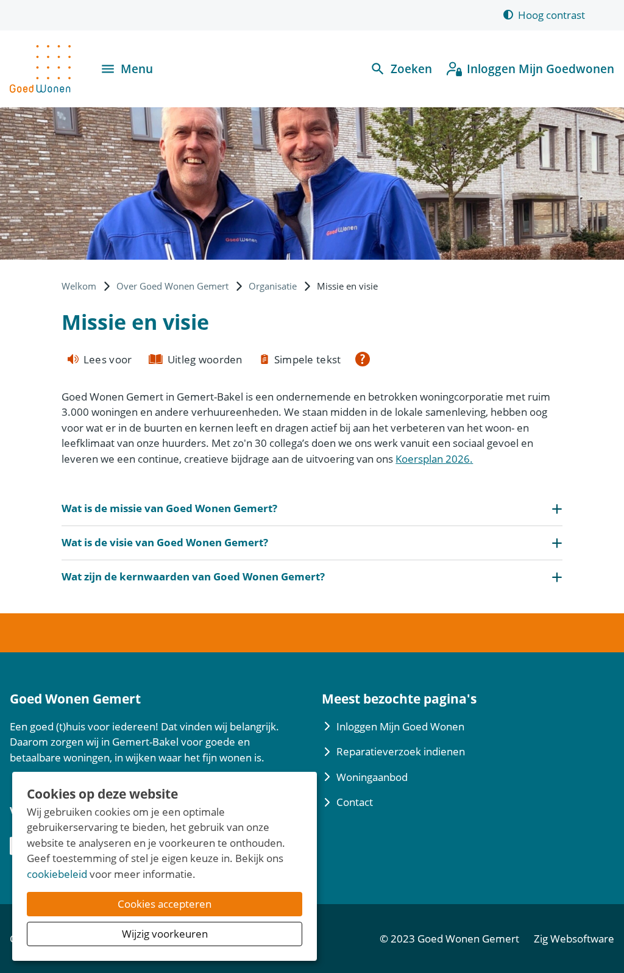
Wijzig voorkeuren (165, 934)
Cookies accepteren (164, 904)
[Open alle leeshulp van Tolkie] (362, 359)
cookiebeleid (57, 874)
